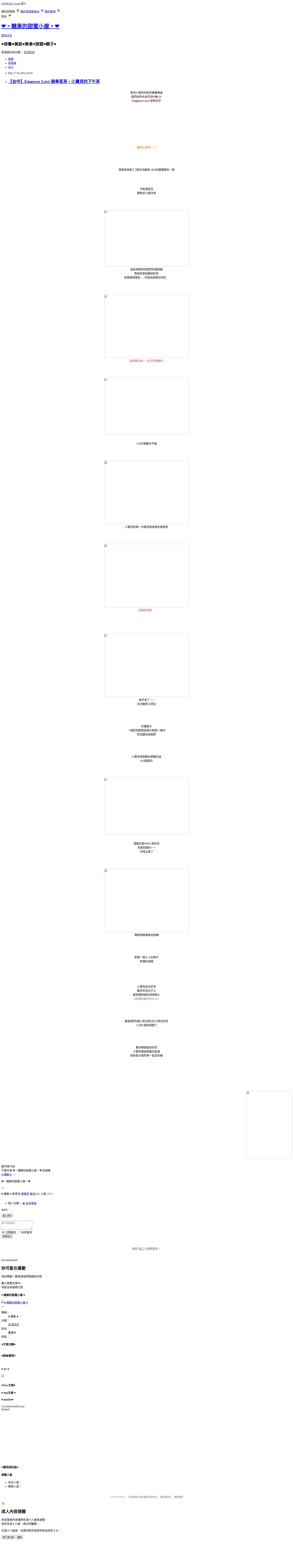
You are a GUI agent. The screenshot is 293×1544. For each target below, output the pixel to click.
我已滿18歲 (8, 1537)
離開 (19, 1537)
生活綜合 (29, 52)
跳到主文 (6, 35)
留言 (32, 1193)
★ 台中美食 (29, 1203)
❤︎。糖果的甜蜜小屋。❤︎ (30, 26)
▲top (4, 1209)
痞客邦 (25, 1193)
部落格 (12, 63)
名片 (11, 67)
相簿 (11, 59)
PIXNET (121, 1497)
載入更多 (7, 1216)
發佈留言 (7, 1236)
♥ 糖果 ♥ (6, 1174)
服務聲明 (178, 1497)
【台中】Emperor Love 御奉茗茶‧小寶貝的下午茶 (54, 81)
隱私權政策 (165, 1497)
